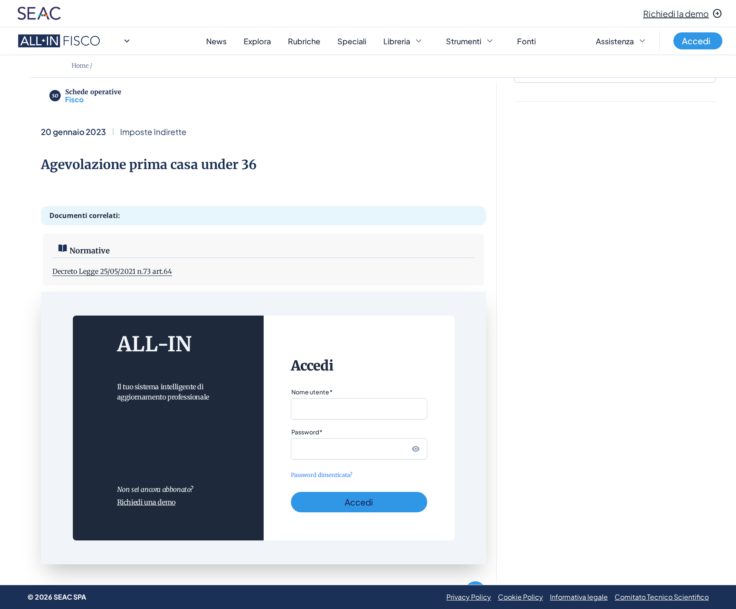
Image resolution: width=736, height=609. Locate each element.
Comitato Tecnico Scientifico (662, 596)
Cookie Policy (520, 596)
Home (80, 65)
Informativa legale (579, 596)
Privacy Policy (468, 596)
